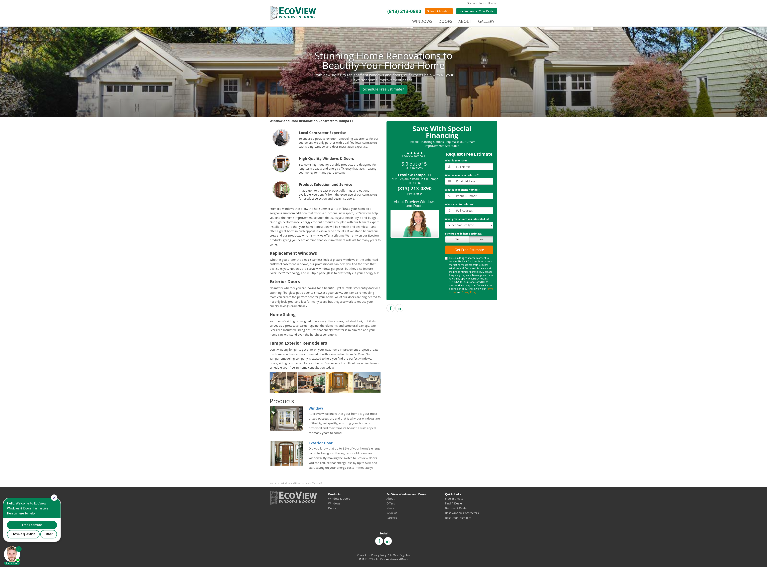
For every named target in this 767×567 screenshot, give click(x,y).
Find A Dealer (454, 503)
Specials (472, 3)
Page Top (405, 555)
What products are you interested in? (467, 219)
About (390, 498)
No (481, 239)
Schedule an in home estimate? (463, 233)
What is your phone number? (462, 189)
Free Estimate (454, 498)
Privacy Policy (469, 292)
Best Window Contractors (462, 513)
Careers (391, 518)
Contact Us (363, 555)
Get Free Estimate (469, 249)
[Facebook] (390, 308)
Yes (457, 239)
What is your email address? (462, 175)
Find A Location (439, 11)
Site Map (393, 555)
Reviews (492, 3)
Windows (334, 503)
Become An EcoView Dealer (477, 11)
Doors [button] (445, 21)
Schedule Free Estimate (382, 89)
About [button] (465, 21)
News (482, 3)
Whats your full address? (460, 204)
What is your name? (457, 160)
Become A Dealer (456, 508)
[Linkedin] (399, 308)
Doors (332, 508)
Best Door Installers (458, 518)
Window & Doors (339, 498)
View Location (414, 193)
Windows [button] (422, 21)
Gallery (486, 21)
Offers (390, 503)
